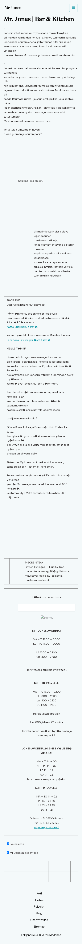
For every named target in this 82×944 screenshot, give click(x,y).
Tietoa (39, 900)
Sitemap (39, 927)
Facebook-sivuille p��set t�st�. (29, 340)
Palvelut (39, 907)
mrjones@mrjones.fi (46, 827)
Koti (39, 893)
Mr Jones (13, 7)
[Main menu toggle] (73, 8)
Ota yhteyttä (39, 920)
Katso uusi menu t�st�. (22, 327)
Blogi (39, 913)
